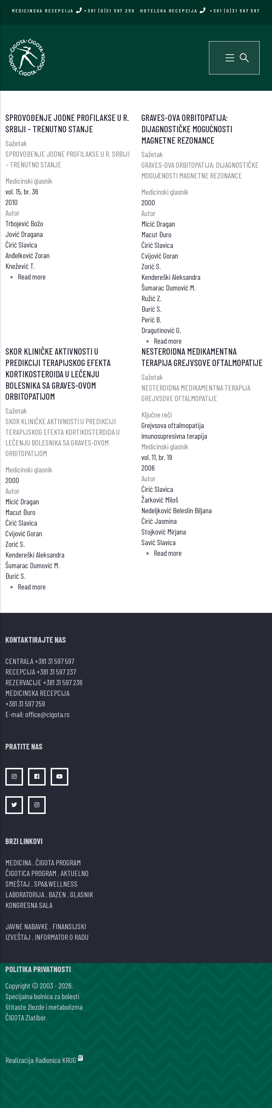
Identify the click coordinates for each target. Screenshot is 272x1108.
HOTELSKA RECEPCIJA (200, 10)
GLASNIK (81, 894)
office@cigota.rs (47, 714)
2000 (148, 202)
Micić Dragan (158, 223)
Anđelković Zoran (27, 255)
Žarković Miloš (159, 499)
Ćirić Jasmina (159, 520)
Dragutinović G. (161, 329)
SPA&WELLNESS (56, 883)
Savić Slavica (158, 542)
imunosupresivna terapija (174, 435)
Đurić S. (151, 308)
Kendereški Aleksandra (170, 276)
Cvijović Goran (159, 255)
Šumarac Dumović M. (168, 287)
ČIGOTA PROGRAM (58, 862)
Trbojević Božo (24, 223)
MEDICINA (18, 862)
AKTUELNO (75, 872)
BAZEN (57, 894)
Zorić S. (151, 266)
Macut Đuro (156, 234)
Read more (32, 276)
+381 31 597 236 (63, 682)
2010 (11, 201)
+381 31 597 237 (56, 671)
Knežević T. (20, 265)
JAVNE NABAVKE (26, 926)
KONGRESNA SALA (28, 904)
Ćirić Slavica (21, 244)
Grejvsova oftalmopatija (172, 425)
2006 (148, 467)
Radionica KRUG (55, 1059)
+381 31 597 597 (54, 660)
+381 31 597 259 (25, 703)
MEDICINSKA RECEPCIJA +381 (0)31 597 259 (73, 10)
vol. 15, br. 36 (21, 191)
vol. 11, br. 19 (156, 456)
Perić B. (151, 319)
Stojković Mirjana (163, 531)
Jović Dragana (24, 233)
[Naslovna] (26, 57)
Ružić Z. (151, 298)
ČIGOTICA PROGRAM (30, 872)
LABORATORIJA (24, 894)
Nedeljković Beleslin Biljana (176, 510)
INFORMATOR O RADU (62, 936)
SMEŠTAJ (17, 883)
